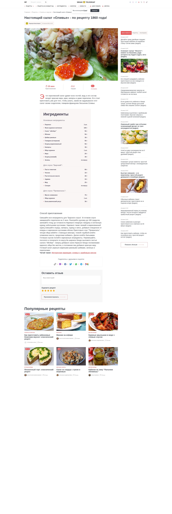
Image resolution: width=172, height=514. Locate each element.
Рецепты (29, 6)
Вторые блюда (28, 367)
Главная (27, 12)
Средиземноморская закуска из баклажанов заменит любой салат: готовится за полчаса (134, 92)
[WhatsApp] (76, 264)
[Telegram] (136, 2)
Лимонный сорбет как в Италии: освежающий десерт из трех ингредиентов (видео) (134, 126)
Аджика (47, 179)
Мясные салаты (61, 367)
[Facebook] (130, 2)
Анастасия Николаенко (66, 338)
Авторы (106, 6)
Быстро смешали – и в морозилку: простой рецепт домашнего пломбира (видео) (132, 175)
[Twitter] (141, 2)
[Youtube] (138, 2)
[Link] (55, 264)
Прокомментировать (51, 297)
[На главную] (86, 2)
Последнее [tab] (143, 33)
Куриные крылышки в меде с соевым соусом (102, 336)
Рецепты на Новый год (45, 6)
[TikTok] (146, 2)
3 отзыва (94, 88)
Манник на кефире (64, 335)
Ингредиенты (61, 6)
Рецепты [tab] (135, 33)
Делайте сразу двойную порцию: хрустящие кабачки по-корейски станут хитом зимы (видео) (133, 41)
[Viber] (133, 2)
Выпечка (59, 332)
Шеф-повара (96, 6)
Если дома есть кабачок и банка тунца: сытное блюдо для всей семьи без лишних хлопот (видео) (133, 103)
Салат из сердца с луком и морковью (68, 371)
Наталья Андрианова (97, 340)
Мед (46, 182)
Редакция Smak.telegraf (34, 23)
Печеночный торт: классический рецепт (38, 371)
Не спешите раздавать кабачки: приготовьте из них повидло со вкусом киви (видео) (132, 81)
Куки (85, 10)
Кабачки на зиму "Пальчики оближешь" (101, 371)
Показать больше (131, 244)
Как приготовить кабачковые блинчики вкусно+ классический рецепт (38, 337)
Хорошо (94, 10)
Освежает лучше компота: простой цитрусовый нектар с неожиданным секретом (134, 164)
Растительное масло (52, 176)
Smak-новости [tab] (126, 33)
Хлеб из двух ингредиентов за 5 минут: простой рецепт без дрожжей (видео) (133, 152)
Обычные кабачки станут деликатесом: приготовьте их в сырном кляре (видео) (132, 201)
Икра (46, 153)
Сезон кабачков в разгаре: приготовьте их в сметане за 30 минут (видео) (132, 224)
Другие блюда (92, 332)
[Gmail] (86, 264)
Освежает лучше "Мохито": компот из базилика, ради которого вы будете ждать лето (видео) (133, 54)
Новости (83, 6)
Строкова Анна (31, 342)
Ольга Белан (95, 375)
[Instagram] (144, 2)
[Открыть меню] (25, 2)
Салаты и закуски (45, 12)
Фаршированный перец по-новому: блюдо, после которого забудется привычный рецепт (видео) (134, 212)
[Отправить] (45, 2)
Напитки (73, 6)
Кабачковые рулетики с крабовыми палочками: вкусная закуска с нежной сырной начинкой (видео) (134, 115)
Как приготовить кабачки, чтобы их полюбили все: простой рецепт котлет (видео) (134, 235)
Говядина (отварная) (52, 140)
